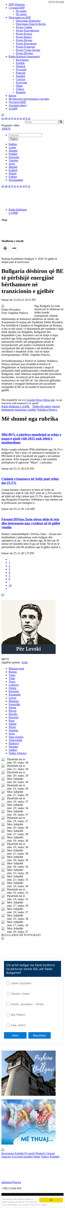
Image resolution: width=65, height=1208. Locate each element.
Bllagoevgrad (16, 668)
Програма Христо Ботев (31, 23)
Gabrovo (14, 684)
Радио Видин (24, 40)
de (6, 118)
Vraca (12, 681)
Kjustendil (14, 694)
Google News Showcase (41, 399)
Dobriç (13, 688)
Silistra (12, 723)
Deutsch (20, 66)
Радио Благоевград (27, 30)
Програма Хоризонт (28, 20)
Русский (21, 69)
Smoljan (13, 730)
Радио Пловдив (25, 46)
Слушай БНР (17, 7)
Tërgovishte (15, 740)
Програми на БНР (20, 17)
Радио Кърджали (26, 43)
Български (22, 59)
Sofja (12, 733)
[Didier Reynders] (2, 306)
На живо (21, 10)
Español (20, 76)
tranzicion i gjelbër (25, 409)
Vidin (12, 678)
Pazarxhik (14, 704)
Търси (13, 139)
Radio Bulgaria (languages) (24, 56)
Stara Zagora (16, 736)
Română (20, 92)
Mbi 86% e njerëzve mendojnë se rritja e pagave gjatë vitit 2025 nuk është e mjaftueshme (31, 438)
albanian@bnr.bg (11, 1182)
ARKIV (6, 128)
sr (18, 118)
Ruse (11, 720)
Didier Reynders (41, 406)
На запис (21, 14)
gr (21, 118)
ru (9, 118)
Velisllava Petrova (47, 409)
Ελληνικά (21, 82)
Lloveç (13, 697)
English (20, 63)
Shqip (19, 85)
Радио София (24, 27)
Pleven (12, 710)
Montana (14, 701)
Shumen (13, 746)
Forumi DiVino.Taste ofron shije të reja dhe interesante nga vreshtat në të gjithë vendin (30, 523)
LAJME (13, 212)
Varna (12, 675)
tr (26, 118)
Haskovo (14, 743)
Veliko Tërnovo (18, 753)
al (24, 118)
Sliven (12, 727)
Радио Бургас (24, 33)
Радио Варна (24, 37)
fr (12, 118)
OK (51, 1200)
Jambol (13, 749)
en (2, 118)
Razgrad (13, 717)
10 (10, 585)
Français (20, 72)
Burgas (13, 671)
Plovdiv (13, 714)
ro (29, 118)
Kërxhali (14, 691)
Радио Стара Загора (28, 50)
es (15, 118)
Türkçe (20, 89)
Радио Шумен (24, 53)
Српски (20, 79)
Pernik (12, 707)
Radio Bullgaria (18, 209)
